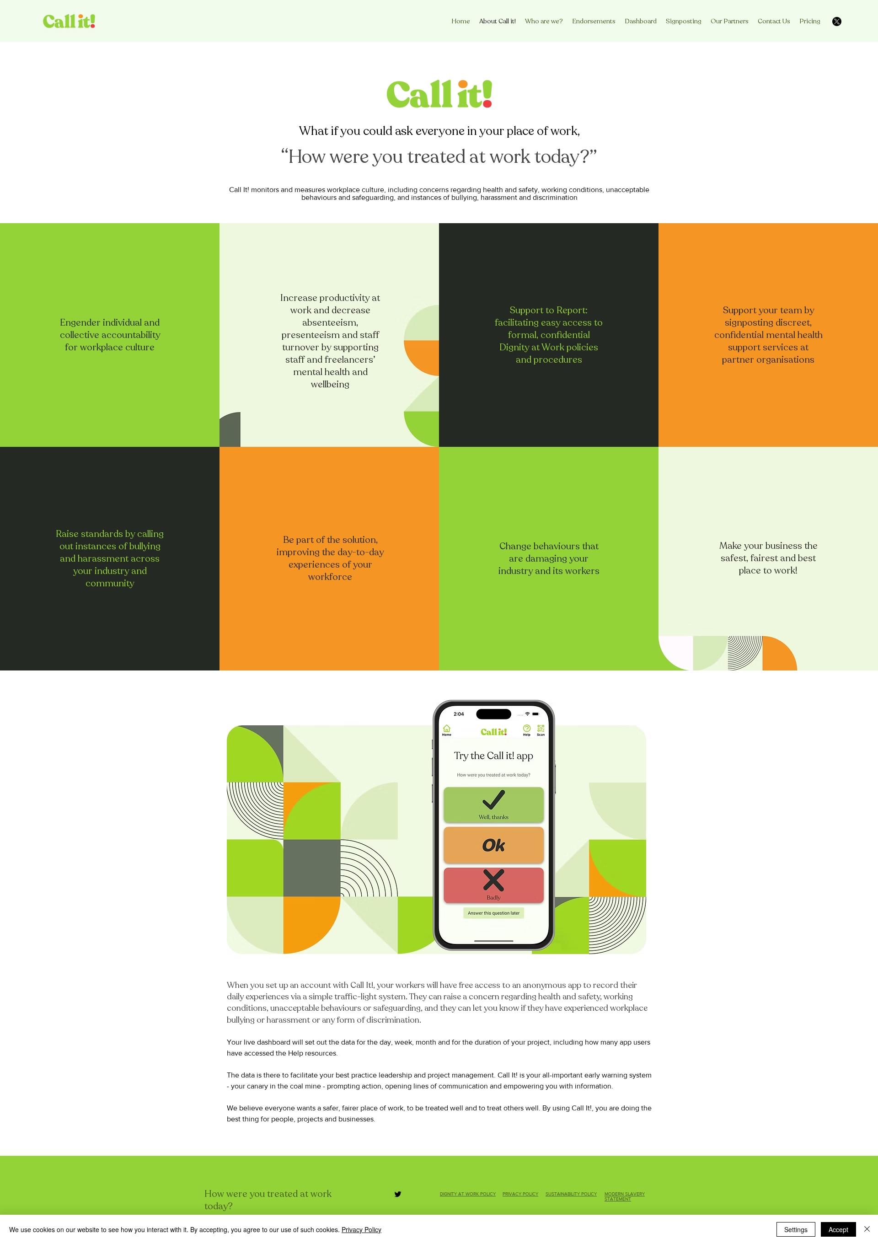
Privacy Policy (361, 1229)
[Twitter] (397, 1194)
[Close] (867, 1229)
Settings (796, 1229)
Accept (838, 1229)
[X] (836, 21)
